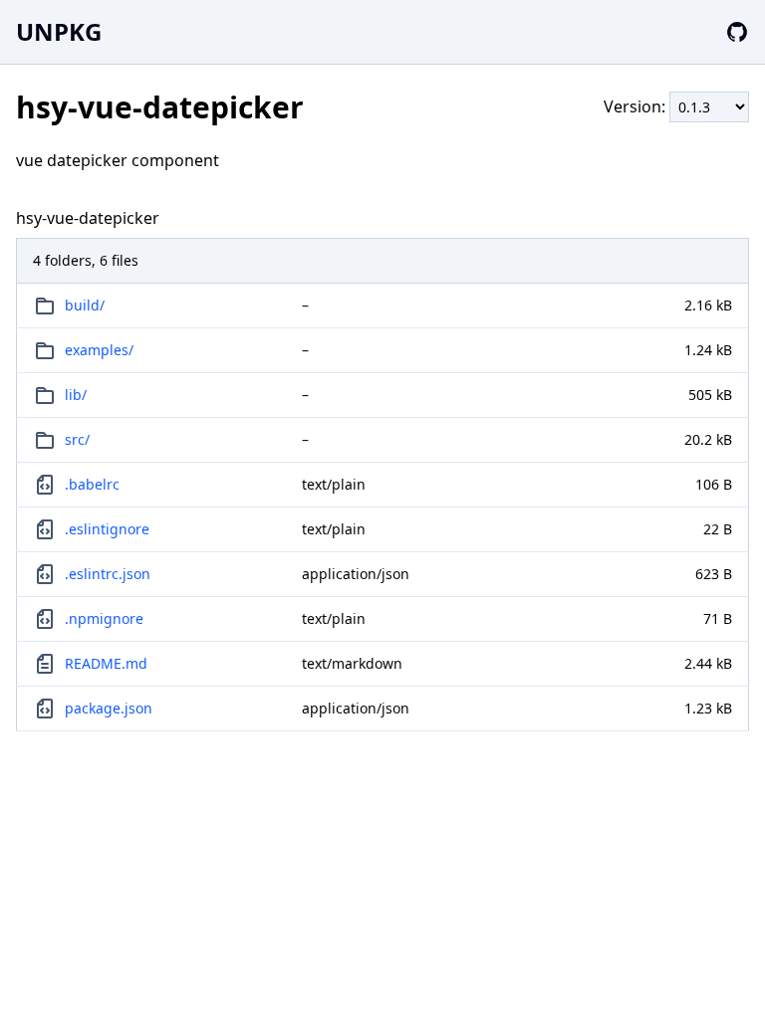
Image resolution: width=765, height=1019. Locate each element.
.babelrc (92, 484)
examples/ (99, 349)
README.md (106, 663)
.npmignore (104, 618)
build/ (85, 305)
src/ (77, 439)
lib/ (76, 394)
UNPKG (59, 31)
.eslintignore (107, 528)
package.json (108, 708)
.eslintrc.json (107, 573)
